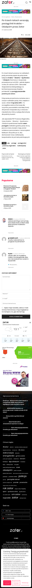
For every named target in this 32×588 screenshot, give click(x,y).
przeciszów (23, 482)
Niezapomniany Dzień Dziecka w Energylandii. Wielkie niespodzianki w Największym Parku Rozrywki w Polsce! (15, 402)
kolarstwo (16, 459)
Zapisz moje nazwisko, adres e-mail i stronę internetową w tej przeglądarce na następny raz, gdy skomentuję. (15, 310)
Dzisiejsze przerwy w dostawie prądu (10, 205)
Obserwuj (26, 514)
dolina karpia (8, 453)
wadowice (24, 494)
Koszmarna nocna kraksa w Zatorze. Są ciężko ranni (7, 157)
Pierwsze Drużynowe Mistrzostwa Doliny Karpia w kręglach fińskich (12, 187)
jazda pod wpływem (7, 459)
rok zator (8, 488)
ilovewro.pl (6, 401)
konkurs (5, 462)
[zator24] (8, 2)
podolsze (5, 476)
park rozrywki (17, 470)
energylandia (8, 456)
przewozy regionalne (9, 146)
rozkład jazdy (21, 146)
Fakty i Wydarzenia (16, 17)
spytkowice (22, 491)
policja (22, 476)
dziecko (17, 453)
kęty (4, 464)
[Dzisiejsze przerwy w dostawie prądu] (25, 207)
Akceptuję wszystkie (7, 583)
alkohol (12, 447)
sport (4, 491)
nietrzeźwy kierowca (9, 467)
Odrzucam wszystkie (16, 583)
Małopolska (10, 464)
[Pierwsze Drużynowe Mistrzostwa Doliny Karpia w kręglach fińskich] (25, 188)
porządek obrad (13, 479)
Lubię (27, 510)
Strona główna (6, 17)
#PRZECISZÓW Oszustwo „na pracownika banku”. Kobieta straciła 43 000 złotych (15, 410)
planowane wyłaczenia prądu (20, 473)
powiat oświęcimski (7, 482)
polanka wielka (13, 476)
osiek (18, 467)
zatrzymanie (23, 498)
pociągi (13, 143)
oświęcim (8, 470)
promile (15, 482)
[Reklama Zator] (15, 375)
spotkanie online (13, 491)
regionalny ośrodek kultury (10, 485)
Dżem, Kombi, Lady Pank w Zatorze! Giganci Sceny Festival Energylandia (23, 158)
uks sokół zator (6, 494)
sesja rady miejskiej (20, 488)
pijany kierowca (7, 473)
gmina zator (20, 456)
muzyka (16, 464)
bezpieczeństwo (7, 450)
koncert (22, 459)
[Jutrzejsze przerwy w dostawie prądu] (25, 197)
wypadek (7, 498)
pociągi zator (22, 143)
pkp (8, 143)
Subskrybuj (26, 518)
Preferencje (25, 583)
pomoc (4, 479)
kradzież (23, 461)
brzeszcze (14, 450)
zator (4, 148)
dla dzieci (21, 450)
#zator (6, 447)
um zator (16, 494)
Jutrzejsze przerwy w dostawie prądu (10, 196)
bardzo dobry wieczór (21, 447)
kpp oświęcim (14, 462)
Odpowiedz (11, 233)
